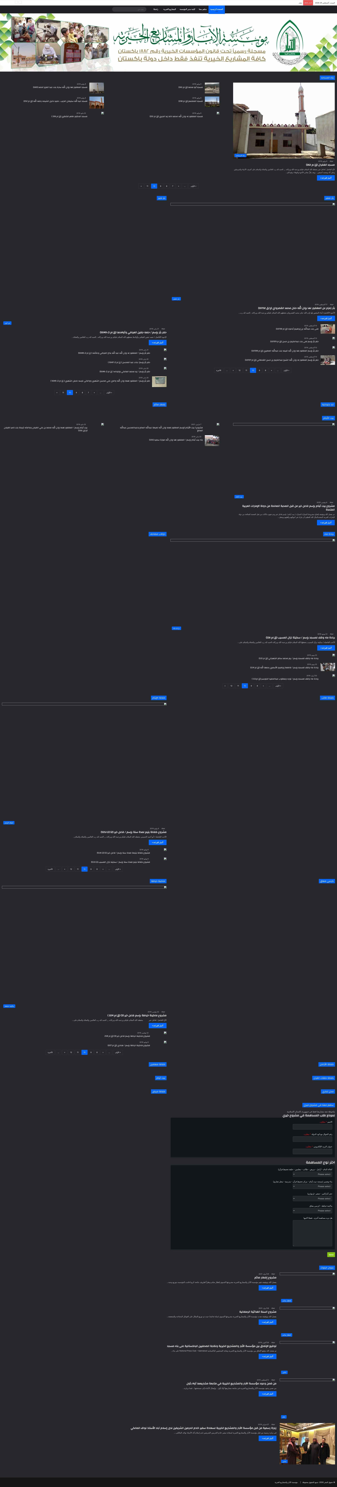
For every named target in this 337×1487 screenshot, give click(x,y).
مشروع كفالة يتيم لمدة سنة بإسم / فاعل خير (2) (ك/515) (134, 832)
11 (147, 186)
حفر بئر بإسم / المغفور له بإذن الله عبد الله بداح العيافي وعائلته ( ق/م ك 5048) (114, 353)
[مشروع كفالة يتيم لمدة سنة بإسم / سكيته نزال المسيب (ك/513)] (165, 858)
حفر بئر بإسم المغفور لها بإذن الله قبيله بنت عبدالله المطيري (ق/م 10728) (285, 351)
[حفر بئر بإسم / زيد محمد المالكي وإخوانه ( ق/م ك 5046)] (165, 368)
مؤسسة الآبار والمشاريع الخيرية (286, 1482)
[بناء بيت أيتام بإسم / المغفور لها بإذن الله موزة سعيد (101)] (212, 440)
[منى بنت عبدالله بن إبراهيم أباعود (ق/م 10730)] (328, 329)
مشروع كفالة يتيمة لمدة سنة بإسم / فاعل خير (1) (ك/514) (123, 853)
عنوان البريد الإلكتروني (319, 1146)
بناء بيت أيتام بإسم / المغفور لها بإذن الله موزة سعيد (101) (176, 440)
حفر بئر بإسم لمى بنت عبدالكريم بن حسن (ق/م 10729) (294, 341)
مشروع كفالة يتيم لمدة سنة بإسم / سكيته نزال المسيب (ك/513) (120, 862)
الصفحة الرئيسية (216, 9)
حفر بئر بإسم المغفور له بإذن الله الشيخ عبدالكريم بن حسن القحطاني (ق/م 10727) (282, 360)
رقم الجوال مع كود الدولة (318, 1134)
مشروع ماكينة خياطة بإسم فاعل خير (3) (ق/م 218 (127, 1036)
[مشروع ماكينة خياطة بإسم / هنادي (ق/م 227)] (165, 1042)
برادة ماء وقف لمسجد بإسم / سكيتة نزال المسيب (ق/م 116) (300, 637)
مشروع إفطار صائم (265, 1277)
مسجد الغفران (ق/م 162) (320, 164)
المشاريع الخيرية (169, 9)
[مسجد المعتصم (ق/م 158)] (212, 102)
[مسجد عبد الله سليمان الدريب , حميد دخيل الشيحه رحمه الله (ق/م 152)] (96, 103)
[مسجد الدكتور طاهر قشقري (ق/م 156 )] (102, 113)
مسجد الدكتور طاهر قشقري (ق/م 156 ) (69, 116)
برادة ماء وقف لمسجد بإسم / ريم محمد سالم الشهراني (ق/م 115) (289, 658)
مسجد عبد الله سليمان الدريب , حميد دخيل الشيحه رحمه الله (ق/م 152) (55, 101)
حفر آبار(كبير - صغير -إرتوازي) (319, 1193)
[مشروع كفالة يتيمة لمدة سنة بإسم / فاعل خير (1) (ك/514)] (165, 849)
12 (240, 370)
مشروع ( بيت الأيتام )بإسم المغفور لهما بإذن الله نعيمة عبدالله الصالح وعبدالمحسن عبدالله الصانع (161, 429)
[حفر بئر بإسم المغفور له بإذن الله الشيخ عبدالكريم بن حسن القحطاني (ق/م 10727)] (328, 360)
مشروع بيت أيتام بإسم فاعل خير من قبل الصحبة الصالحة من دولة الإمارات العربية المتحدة (288, 508)
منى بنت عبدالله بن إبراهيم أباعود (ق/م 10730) (297, 329)
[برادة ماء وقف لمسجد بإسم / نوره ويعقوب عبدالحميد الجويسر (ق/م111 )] (333, 675)
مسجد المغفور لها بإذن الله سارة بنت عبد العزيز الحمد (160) (60, 87)
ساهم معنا (203, 9)
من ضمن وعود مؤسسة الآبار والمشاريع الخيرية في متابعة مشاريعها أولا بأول (231, 1383)
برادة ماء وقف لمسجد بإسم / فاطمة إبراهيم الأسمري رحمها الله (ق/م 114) (284, 667)
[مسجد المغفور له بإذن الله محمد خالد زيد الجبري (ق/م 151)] (218, 113)
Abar (331, 161)
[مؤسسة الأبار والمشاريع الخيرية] (168, 42)
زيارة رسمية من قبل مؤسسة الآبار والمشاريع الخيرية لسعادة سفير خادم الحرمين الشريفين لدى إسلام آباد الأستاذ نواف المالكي (203, 1428)
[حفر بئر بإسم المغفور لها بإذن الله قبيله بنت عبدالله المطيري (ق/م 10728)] (333, 347)
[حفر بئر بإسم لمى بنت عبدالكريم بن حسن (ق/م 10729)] (333, 338)
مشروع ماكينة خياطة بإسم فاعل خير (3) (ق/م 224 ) (137, 1015)
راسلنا (155, 9)
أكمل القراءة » (325, 178)
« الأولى (193, 186)
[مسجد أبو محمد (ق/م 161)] (212, 88)
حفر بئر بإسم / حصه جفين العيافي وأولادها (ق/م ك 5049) (133, 332)
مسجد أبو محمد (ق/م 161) (191, 87)
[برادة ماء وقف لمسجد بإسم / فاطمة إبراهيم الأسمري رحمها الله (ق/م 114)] (328, 667)
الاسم (326, 1122)
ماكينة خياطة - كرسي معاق (320, 1206)
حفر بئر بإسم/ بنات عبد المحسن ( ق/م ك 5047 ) (129, 362)
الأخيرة (218, 370)
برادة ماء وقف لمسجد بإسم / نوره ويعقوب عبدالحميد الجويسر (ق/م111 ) (285, 679)
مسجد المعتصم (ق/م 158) (191, 101)
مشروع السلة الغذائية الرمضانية (257, 1311)
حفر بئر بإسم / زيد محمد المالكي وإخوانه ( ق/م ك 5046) (125, 371)
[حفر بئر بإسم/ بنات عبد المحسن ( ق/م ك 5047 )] (165, 359)
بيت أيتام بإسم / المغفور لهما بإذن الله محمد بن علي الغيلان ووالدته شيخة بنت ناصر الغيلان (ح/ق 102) (45, 429)
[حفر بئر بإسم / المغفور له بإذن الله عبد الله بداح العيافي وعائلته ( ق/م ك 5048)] (165, 349)
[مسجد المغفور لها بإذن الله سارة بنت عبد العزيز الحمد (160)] (96, 88)
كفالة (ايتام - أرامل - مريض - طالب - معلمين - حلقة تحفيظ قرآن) (305, 1169)
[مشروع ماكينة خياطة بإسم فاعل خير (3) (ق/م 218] (165, 1032)
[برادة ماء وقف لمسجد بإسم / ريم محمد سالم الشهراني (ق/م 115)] (333, 655)
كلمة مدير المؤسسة (187, 9)
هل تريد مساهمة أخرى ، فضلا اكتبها (318, 1218)
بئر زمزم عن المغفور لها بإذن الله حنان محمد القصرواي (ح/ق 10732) (296, 308)
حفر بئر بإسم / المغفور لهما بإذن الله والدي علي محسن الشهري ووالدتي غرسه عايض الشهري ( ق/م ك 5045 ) (100, 381)
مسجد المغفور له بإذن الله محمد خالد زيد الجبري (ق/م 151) (176, 116)
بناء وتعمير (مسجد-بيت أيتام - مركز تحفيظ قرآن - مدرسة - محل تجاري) (302, 1181)
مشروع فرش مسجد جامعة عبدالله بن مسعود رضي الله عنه (280, 3)
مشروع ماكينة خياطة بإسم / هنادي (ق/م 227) (129, 1045)
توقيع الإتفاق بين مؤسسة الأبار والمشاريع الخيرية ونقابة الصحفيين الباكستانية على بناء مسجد (221, 1346)
